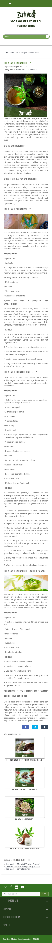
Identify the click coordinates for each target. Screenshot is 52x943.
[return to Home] (7, 53)
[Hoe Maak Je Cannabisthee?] (26, 74)
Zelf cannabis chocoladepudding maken (22, 866)
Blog (12, 52)
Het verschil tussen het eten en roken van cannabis (24, 760)
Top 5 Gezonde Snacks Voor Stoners (24, 790)
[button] (25, 727)
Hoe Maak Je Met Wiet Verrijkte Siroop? (22, 864)
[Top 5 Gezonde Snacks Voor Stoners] (25, 777)
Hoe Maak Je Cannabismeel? (24, 819)
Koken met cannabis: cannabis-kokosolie (24, 849)
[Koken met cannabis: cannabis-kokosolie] (25, 836)
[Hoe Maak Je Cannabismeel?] (25, 807)
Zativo (14, 939)
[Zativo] (26, 11)
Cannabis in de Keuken (25, 69)
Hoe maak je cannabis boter (17, 869)
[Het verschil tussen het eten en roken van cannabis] (25, 747)
